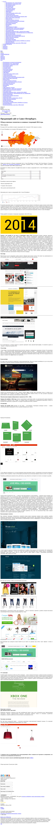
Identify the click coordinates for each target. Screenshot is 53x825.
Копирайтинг (9, 24)
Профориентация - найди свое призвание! (15, 28)
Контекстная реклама (10, 33)
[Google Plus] (9, 775)
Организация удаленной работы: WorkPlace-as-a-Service (18, 40)
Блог (2, 50)
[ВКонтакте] (1, 775)
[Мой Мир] (7, 775)
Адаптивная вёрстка (10, 9)
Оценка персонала (7, 96)
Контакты (5, 47)
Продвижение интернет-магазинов (13, 34)
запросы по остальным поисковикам (11, 164)
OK (1, 823)
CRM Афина (8, 11)
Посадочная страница (10, 8)
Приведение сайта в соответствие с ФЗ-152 (15, 36)
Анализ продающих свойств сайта (13, 13)
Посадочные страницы (11, 23)
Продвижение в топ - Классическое (13, 2)
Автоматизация (9, 10)
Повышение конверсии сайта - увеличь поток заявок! (17, 31)
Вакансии (5, 46)
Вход (2, 809)
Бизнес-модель (9, 18)
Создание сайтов (9, 7)
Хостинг (7, 25)
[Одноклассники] (5, 775)
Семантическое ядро (10, 14)
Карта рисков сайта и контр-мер (13, 17)
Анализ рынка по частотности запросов (14, 29)
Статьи (4, 45)
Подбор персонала (10, 38)
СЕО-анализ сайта (10, 30)
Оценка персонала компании (12, 37)
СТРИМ (2, 808)
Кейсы (2, 807)
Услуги (4, 1)
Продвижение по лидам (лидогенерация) (12, 62)
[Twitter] (3, 775)
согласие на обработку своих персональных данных (32, 796)
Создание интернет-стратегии (12, 20)
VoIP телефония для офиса (11, 26)
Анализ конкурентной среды (12, 15)
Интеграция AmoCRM (11, 39)
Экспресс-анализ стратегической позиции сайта (16, 16)
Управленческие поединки (12, 22)
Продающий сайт (9, 6)
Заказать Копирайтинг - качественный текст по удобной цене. (19, 32)
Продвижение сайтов (10, 5)
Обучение (5, 48)
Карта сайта (3, 802)
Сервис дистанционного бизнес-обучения (15, 21)
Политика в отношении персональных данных (11, 813)
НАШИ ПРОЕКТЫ (7, 44)
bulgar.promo (6, 799)
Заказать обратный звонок (6, 111)
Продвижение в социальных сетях (13, 3)
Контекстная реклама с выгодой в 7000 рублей (16, 43)
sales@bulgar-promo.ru (5, 114)
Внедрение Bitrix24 (10, 41)
